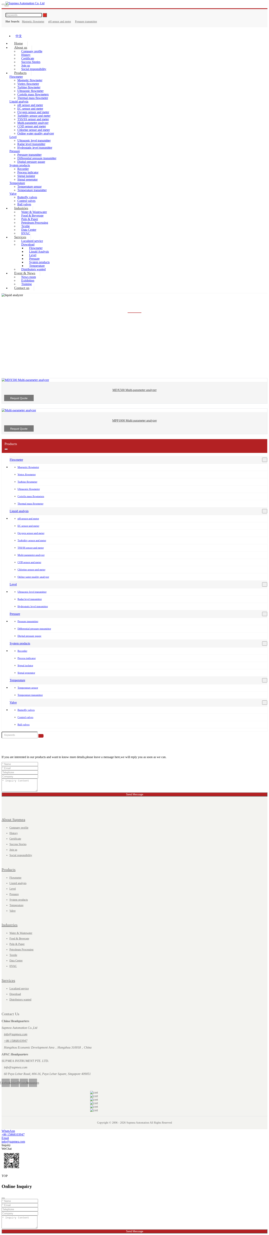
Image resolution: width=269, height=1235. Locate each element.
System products (19, 165)
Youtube (24, 1082)
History (13, 833)
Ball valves (24, 724)
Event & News (24, 273)
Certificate (15, 838)
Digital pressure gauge (31, 161)
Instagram (33, 1082)
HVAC (13, 966)
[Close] (3, 1198)
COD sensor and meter (31, 126)
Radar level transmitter (31, 144)
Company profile (18, 827)
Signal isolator (26, 176)
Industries (21, 208)
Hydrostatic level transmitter (34, 147)
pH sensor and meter (59, 21)
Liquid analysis (18, 101)
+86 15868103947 (15, 1040)
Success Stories (17, 844)
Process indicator (27, 172)
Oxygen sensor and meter (33, 112)
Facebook (6, 1082)
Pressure (14, 151)
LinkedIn (15, 1082)
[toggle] (3, 4)
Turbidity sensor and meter (33, 115)
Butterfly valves (27, 197)
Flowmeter (16, 459)
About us (20, 47)
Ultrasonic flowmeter (30, 91)
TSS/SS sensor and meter (33, 119)
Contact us (21, 288)
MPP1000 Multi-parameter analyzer (134, 420)
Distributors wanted (20, 999)
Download (15, 994)
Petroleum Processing (34, 222)
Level (13, 137)
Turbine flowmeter (28, 87)
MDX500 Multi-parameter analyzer (134, 390)
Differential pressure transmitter (36, 158)
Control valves (25, 717)
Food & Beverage (19, 938)
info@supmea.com (15, 1034)
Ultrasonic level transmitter (34, 140)
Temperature (17, 183)
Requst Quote (19, 398)
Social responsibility (33, 69)
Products (20, 73)
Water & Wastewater (20, 933)
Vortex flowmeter (28, 83)
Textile (13, 955)
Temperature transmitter (32, 190)
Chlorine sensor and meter (33, 130)
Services (20, 237)
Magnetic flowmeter (33, 21)
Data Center (16, 960)
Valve (13, 193)
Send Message (134, 794)
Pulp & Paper (17, 944)
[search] (7, 5)
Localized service (19, 988)
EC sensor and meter (30, 108)
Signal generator (27, 179)
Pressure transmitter (86, 21)
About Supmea (13, 819)
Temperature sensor (29, 186)
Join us (13, 849)
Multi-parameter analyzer (32, 122)
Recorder (23, 169)
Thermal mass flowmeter (32, 98)
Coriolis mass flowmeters (33, 94)
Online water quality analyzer (35, 133)
